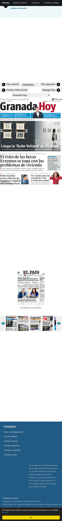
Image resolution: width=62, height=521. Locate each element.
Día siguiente (48, 84)
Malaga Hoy (49, 90)
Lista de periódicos (10, 436)
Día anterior (12, 84)
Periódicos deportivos (12, 446)
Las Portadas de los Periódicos (30, 308)
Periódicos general (10, 441)
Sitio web (58, 99)
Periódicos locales (10, 455)
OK (31, 517)
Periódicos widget (51, 3)
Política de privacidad (10, 498)
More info (5, 512)
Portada (5, 3)
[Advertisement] (31, 50)
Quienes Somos (20, 3)
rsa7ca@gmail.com (16, 432)
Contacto (35, 3)
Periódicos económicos (12, 450)
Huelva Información (16, 90)
